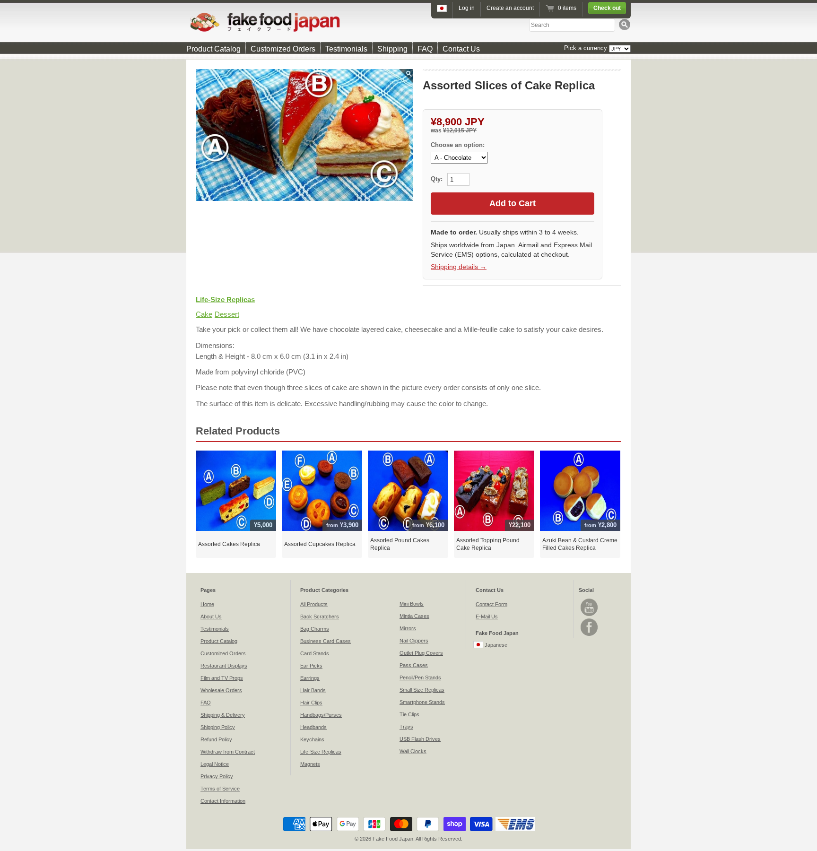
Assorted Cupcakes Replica (320, 544)
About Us (211, 616)
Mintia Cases (414, 616)
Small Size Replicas (422, 690)
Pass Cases (414, 665)
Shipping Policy (217, 727)
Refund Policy (216, 739)
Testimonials (346, 49)
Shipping (392, 49)
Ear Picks (311, 666)
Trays (406, 726)
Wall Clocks (413, 751)
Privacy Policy (216, 776)
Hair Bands (313, 690)
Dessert (227, 314)
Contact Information (222, 801)
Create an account (510, 8)
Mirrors (408, 628)
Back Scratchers (319, 616)
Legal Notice (214, 764)
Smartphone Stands (422, 702)
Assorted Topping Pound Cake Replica (488, 544)
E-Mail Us (487, 616)
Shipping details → (459, 266)
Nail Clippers (414, 640)
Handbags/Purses (321, 715)
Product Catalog (213, 49)
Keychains (312, 739)
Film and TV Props (221, 678)
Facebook (589, 627)
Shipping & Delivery (222, 715)
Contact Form (491, 604)
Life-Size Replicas (225, 299)
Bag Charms (314, 629)
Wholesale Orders (221, 690)
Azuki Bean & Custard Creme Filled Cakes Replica (579, 544)
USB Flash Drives (420, 739)
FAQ (425, 49)
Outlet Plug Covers (421, 653)
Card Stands (314, 653)
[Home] (408, 22)
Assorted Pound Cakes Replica (399, 544)
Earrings (310, 678)
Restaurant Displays (223, 666)
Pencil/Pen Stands (420, 677)
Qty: (437, 178)
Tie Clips (409, 714)
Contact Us (461, 49)
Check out (607, 8)
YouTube (589, 607)
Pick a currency (586, 48)
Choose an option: (458, 144)
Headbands (313, 727)
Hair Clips (311, 702)
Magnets (310, 764)
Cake (204, 314)
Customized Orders (283, 49)
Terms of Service (220, 788)
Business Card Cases (325, 641)
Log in (467, 8)
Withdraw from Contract (227, 752)
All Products (314, 604)
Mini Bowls (412, 604)
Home (207, 604)
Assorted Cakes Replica (229, 544)
